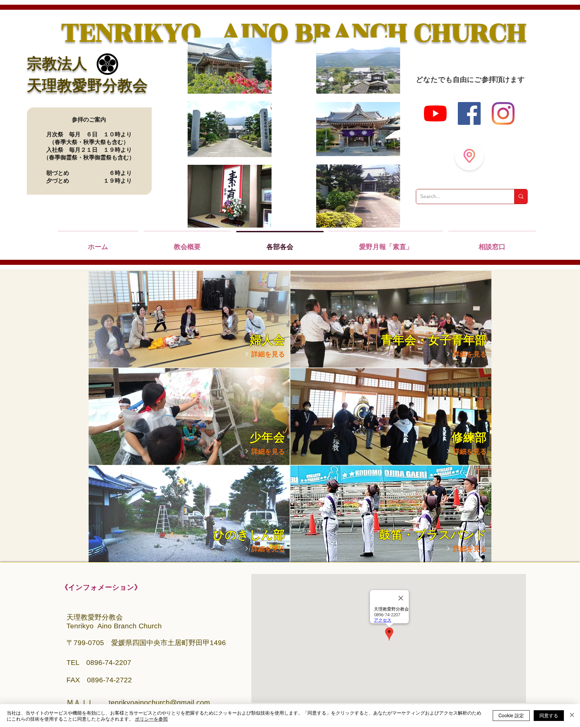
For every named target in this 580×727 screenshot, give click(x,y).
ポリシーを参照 (151, 718)
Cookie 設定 (511, 715)
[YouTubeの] (435, 113)
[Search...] (520, 196)
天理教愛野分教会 (87, 86)
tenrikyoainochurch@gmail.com (159, 702)
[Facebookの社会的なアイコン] (469, 113)
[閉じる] (572, 716)
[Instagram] (503, 113)
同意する (548, 715)
